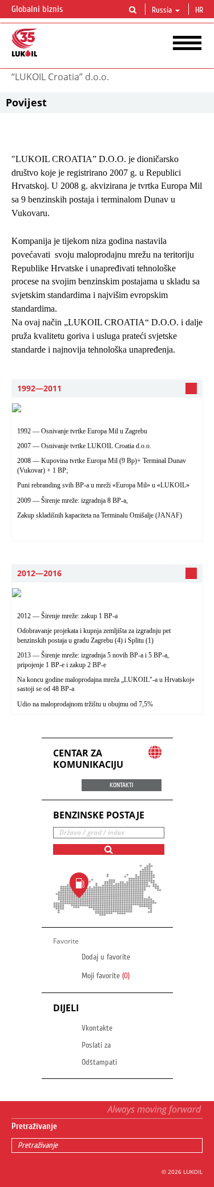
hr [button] (200, 10)
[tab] (107, 389)
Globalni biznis (38, 9)
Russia (162, 10)
